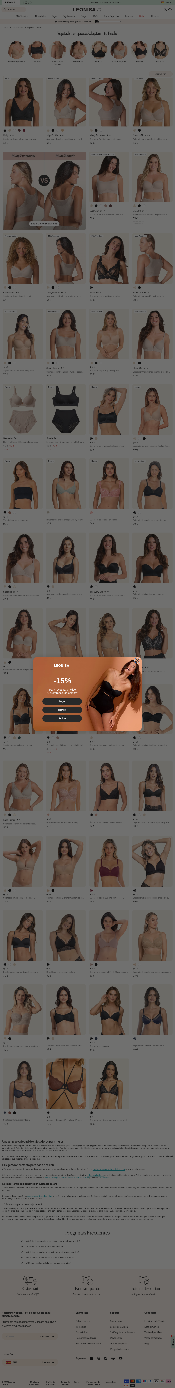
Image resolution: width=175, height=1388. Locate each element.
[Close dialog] (137, 660)
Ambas (62, 718)
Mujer (62, 701)
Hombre (62, 710)
